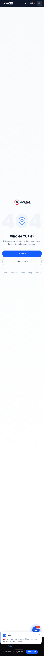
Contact (38, 273)
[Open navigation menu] (39, 3)
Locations (14, 273)
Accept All (32, 652)
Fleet (5, 273)
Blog (30, 273)
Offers (23, 273)
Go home (22, 253)
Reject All (19, 652)
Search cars (22, 261)
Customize (7, 652)
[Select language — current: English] (32, 3)
